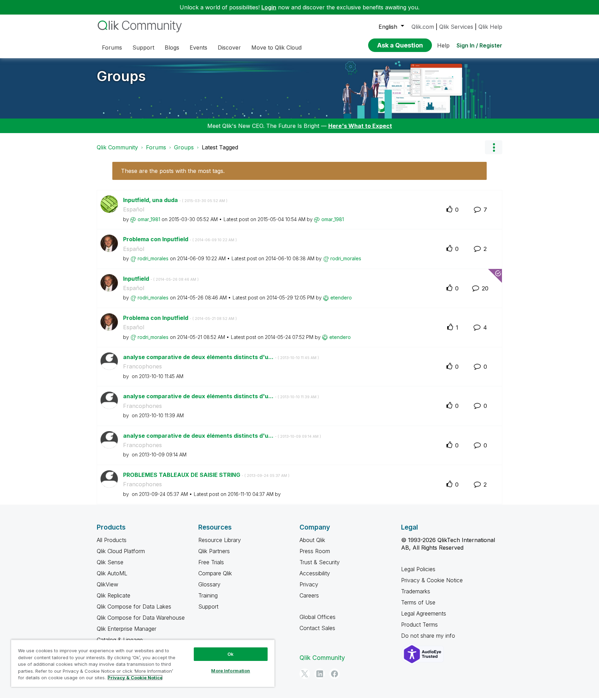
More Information (230, 670)
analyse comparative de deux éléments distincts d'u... (221, 357)
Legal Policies (418, 569)
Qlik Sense (110, 562)
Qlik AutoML (112, 573)
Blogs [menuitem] (172, 47)
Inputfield (161, 278)
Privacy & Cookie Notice (432, 580)
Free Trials (211, 562)
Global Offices (318, 616)
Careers (309, 595)
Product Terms (419, 624)
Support (208, 606)
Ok (230, 654)
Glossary (209, 584)
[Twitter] (305, 674)
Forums (156, 147)
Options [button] (493, 147)
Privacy (309, 584)
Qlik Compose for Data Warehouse (141, 617)
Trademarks (415, 591)
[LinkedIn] (319, 674)
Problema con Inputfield (180, 239)
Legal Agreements (423, 613)
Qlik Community (117, 147)
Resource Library (219, 539)
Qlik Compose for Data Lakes (134, 606)
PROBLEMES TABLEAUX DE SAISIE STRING (206, 474)
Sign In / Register (479, 45)
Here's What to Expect (360, 125)
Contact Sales (317, 628)
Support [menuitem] (143, 47)
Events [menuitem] (198, 47)
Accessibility (315, 573)
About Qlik (312, 539)
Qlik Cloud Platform (121, 551)
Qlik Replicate (113, 595)
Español (133, 209)
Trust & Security (320, 562)
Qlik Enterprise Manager (126, 628)
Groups (121, 76)
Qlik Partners (214, 551)
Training (208, 595)
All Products (112, 539)
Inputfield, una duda (175, 200)
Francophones (142, 366)
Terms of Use (418, 602)
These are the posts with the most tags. (173, 170)
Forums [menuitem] (112, 47)
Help (443, 45)
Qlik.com (422, 26)
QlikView (107, 584)
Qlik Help (490, 26)
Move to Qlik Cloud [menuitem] (276, 47)
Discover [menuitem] (229, 47)
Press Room (315, 551)
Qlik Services (456, 26)
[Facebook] (334, 674)
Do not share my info (429, 635)
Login (268, 7)
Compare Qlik (215, 573)
